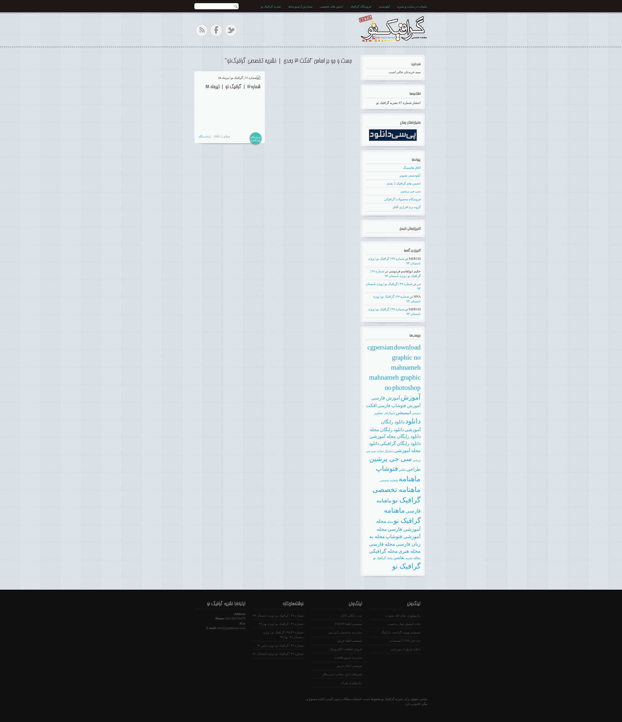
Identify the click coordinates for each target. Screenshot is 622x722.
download (407, 347)
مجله (390, 522)
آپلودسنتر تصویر (410, 175)
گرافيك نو (379, 558)
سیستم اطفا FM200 (348, 624)
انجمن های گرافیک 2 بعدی (404, 183)
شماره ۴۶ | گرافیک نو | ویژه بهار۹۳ (281, 624)
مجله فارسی (382, 544)
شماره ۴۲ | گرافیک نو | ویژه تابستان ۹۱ (278, 654)
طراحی (413, 469)
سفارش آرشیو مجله (300, 6)
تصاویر (378, 413)
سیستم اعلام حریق (349, 666)
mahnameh (406, 367)
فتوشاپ (387, 468)
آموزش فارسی (385, 398)
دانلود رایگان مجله (387, 429)
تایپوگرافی (389, 413)
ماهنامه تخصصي (389, 480)
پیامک (390, 558)
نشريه (409, 558)
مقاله (417, 558)
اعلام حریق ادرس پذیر (405, 649)
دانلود (413, 421)
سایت (380, 451)
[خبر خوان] (202, 30)
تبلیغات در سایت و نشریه (412, 6)
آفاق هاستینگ (412, 167)
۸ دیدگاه (203, 136)
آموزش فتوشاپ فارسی (399, 405)
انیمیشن (403, 412)
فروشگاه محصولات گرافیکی (402, 199)
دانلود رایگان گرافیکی (400, 443)
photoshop (406, 387)
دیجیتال (388, 451)
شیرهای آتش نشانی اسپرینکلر (342, 674)
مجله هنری (409, 551)
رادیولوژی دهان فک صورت (402, 615)
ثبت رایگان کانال (351, 615)
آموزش (411, 397)
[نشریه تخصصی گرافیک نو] (392, 27)
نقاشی (399, 557)
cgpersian (380, 347)
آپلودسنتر (384, 6)
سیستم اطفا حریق (349, 640)
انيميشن (416, 413)
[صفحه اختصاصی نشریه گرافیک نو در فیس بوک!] (216, 30)
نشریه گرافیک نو (271, 6)
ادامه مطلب (255, 139)
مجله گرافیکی (383, 551)
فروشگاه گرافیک (360, 6)
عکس (402, 470)
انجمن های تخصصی (331, 6)
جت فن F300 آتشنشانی (404, 640)
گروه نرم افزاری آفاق (407, 207)
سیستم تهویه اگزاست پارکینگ (400, 632)
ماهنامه (410, 479)
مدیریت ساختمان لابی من (345, 632)
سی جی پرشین (410, 191)
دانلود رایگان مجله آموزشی (395, 436)
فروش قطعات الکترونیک (346, 649)
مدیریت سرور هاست (348, 657)
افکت (371, 405)
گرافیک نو (406, 566)
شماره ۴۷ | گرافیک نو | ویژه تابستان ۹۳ (278, 615)
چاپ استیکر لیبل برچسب (403, 624)
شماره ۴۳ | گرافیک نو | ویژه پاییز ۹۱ (280, 645)
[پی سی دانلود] (393, 140)
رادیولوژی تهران (351, 683)
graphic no (406, 357)
